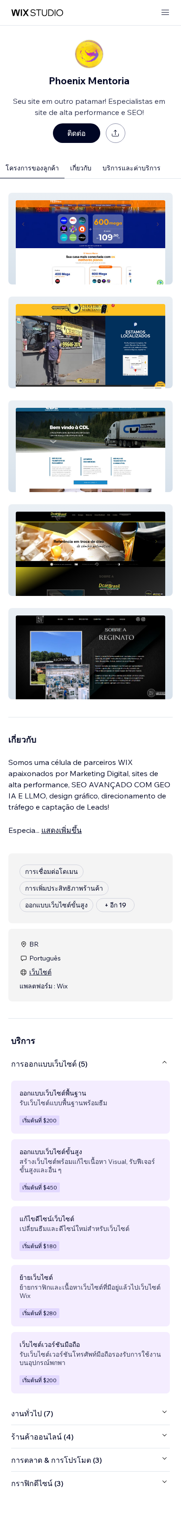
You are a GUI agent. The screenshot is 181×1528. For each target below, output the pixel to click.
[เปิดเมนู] (165, 13)
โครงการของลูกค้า (32, 168)
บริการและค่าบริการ (132, 168)
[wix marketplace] (37, 12)
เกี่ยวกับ (80, 168)
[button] (90, 238)
